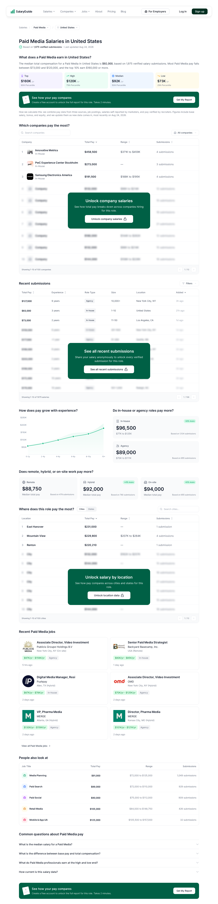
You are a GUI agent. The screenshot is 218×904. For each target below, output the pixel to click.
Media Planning (37, 775)
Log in (183, 11)
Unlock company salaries (106, 219)
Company (41, 188)
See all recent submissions (106, 369)
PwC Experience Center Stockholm (56, 162)
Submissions (163, 142)
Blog (123, 11)
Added (179, 292)
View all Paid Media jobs (34, 745)
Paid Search (35, 786)
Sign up (199, 11)
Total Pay (89, 142)
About (98, 11)
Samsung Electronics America (53, 175)
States (91, 509)
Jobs (84, 11)
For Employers (157, 11)
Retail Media (36, 808)
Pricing (112, 11)
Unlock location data (106, 595)
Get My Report (184, 99)
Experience (57, 292)
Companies (66, 11)
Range (124, 142)
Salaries (47, 11)
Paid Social (35, 797)
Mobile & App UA (38, 819)
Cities (81, 509)
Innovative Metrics (46, 150)
